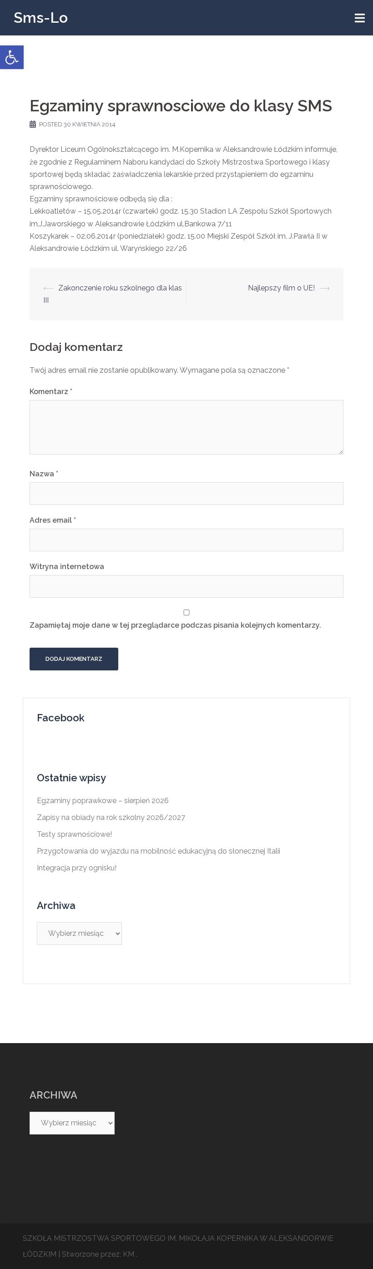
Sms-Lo (41, 17)
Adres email (53, 520)
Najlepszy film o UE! (281, 288)
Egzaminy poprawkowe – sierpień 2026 (103, 800)
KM (128, 1254)
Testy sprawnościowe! (74, 834)
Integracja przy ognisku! (76, 868)
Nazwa (44, 474)
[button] (12, 57)
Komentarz (51, 391)
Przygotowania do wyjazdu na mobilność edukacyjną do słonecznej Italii (158, 851)
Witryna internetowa (67, 566)
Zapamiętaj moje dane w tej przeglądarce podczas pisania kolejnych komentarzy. (175, 625)
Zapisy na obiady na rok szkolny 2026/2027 (111, 817)
